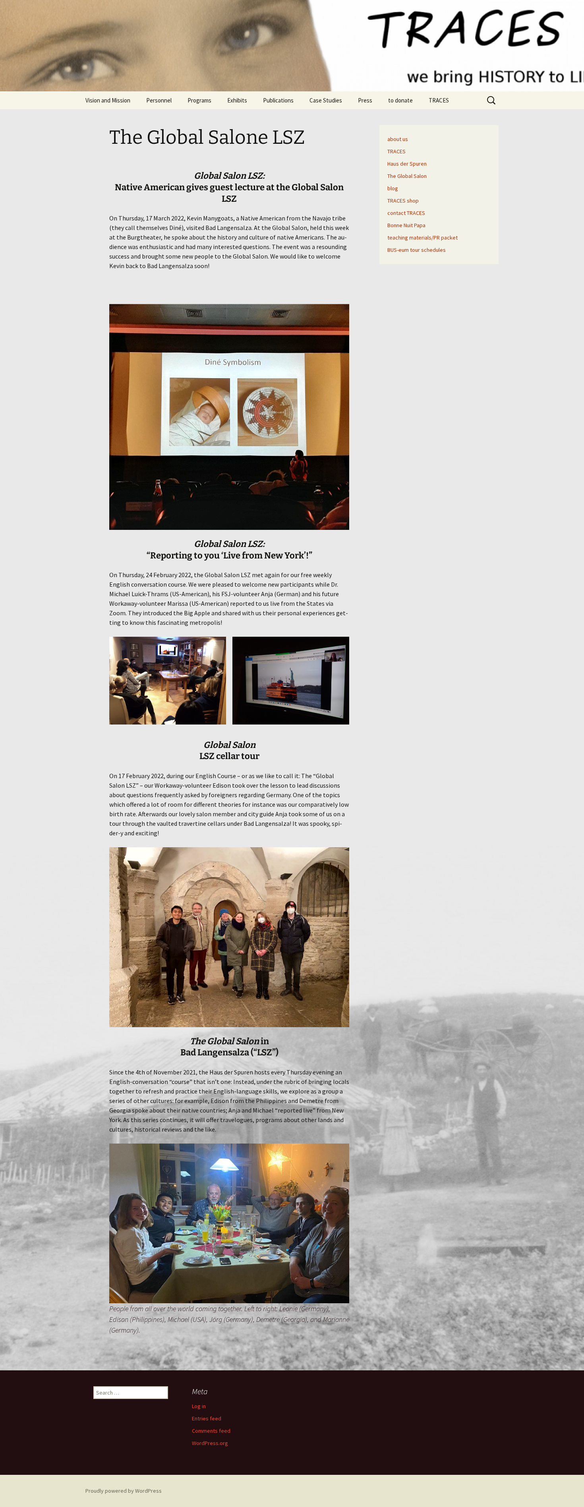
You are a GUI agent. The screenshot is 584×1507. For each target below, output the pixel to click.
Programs (199, 100)
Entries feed (206, 1418)
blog (392, 188)
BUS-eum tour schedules (416, 249)
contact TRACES (406, 212)
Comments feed (211, 1430)
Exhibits (237, 100)
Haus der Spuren (407, 163)
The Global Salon (407, 176)
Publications (278, 100)
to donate (400, 100)
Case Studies (325, 100)
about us (397, 139)
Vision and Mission (107, 100)
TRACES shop (403, 200)
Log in (199, 1406)
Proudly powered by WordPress (123, 1490)
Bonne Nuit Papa (406, 225)
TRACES (439, 100)
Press (365, 100)
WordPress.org (210, 1443)
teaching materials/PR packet (422, 237)
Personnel (159, 100)
